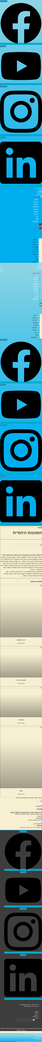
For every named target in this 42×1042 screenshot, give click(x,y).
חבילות (35, 202)
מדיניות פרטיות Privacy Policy (31, 1006)
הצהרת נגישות (39, 1035)
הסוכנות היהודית (21, 680)
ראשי (36, 199)
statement (39, 268)
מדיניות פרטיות (38, 1036)
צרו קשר (36, 258)
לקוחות (36, 212)
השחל (21, 791)
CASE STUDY (21, 643)
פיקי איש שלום (21, 640)
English (35, 221)
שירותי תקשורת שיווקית (35, 207)
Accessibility (39, 267)
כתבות (36, 214)
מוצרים (36, 1018)
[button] (40, 227)
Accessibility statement (37, 1038)
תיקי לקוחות (35, 1016)
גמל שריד (21, 720)
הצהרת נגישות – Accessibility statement (28, 1004)
